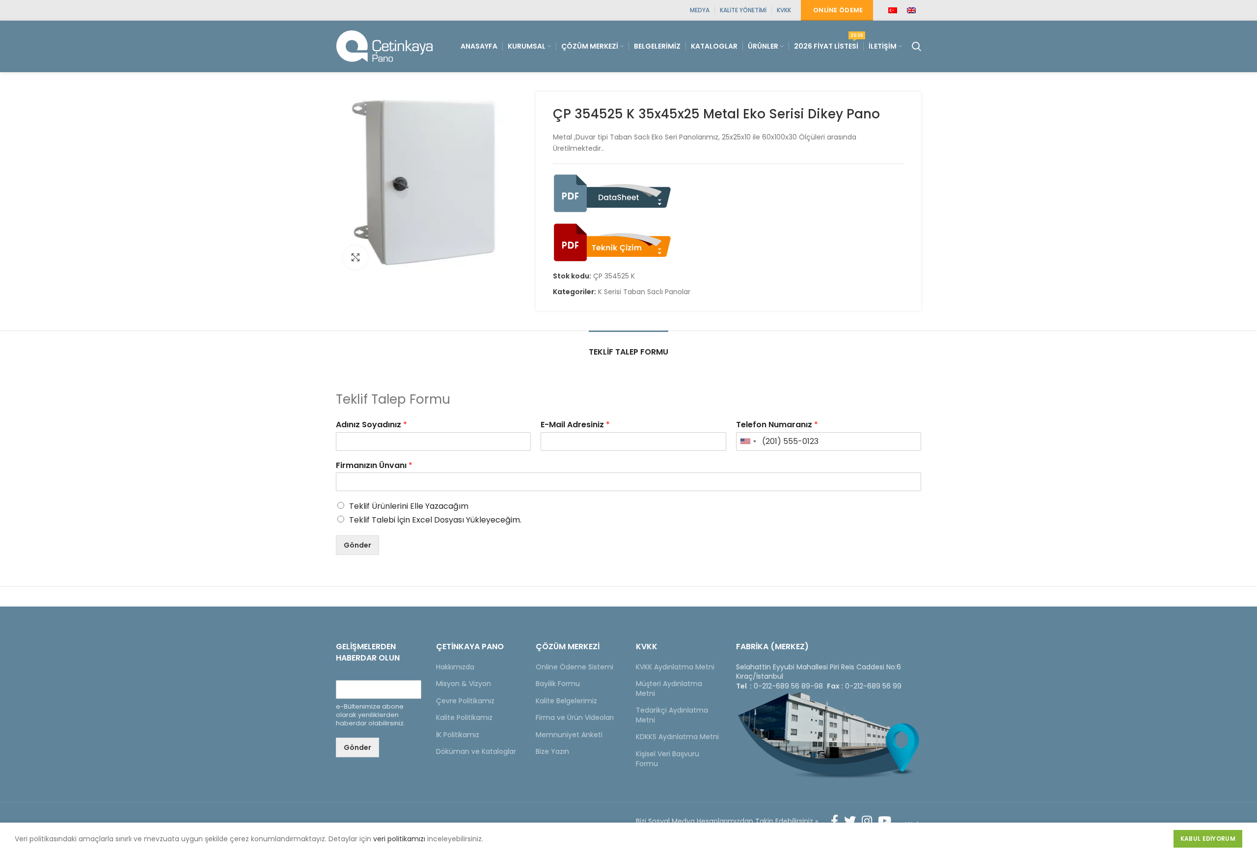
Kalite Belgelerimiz (566, 701)
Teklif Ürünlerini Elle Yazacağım (408, 506)
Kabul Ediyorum (1207, 838)
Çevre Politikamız (465, 701)
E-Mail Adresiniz (575, 425)
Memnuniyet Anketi (569, 735)
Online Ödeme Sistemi (574, 667)
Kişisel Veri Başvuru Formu (667, 759)
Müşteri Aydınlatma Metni (669, 688)
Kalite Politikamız (464, 717)
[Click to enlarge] (355, 257)
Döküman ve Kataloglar (476, 751)
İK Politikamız (457, 735)
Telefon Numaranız (777, 425)
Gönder (357, 545)
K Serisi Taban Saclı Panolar (644, 292)
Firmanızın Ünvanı (374, 466)
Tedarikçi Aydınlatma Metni (672, 715)
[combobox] (748, 441)
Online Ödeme (838, 10)
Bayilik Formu (558, 684)
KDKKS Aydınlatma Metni (677, 737)
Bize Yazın (552, 751)
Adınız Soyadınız (371, 425)
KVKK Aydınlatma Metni (675, 667)
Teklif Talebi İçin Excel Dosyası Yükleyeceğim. (435, 519)
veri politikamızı (399, 839)
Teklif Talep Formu (628, 352)
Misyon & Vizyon (463, 684)
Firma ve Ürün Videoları (575, 717)
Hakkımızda (455, 667)
